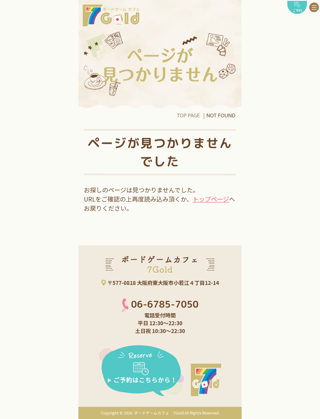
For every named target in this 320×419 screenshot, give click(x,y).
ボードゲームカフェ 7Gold (158, 413)
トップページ (211, 199)
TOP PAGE (188, 115)
